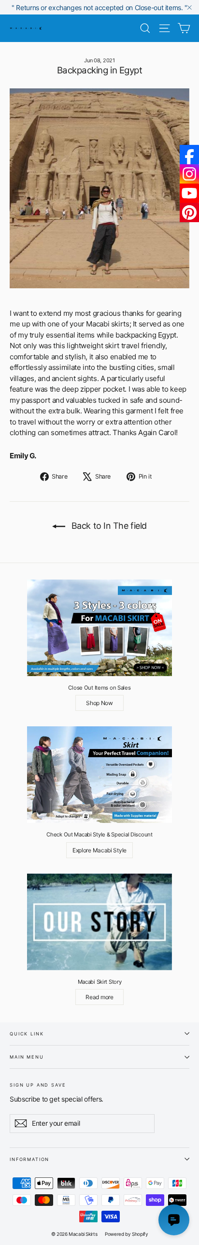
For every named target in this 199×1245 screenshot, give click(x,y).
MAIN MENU (27, 1057)
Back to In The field (108, 526)
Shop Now (99, 703)
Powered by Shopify (126, 1234)
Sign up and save (38, 1084)
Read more (99, 997)
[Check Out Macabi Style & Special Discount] (99, 774)
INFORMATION (29, 1159)
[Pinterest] (189, 212)
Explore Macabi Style (99, 850)
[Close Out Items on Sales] (99, 628)
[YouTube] (189, 193)
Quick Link (26, 1033)
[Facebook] (189, 154)
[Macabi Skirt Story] (99, 922)
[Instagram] (189, 174)
